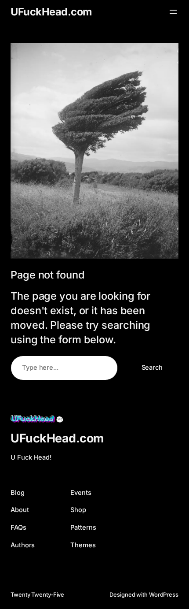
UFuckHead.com (51, 11)
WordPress (163, 594)
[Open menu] (173, 12)
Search (152, 367)
